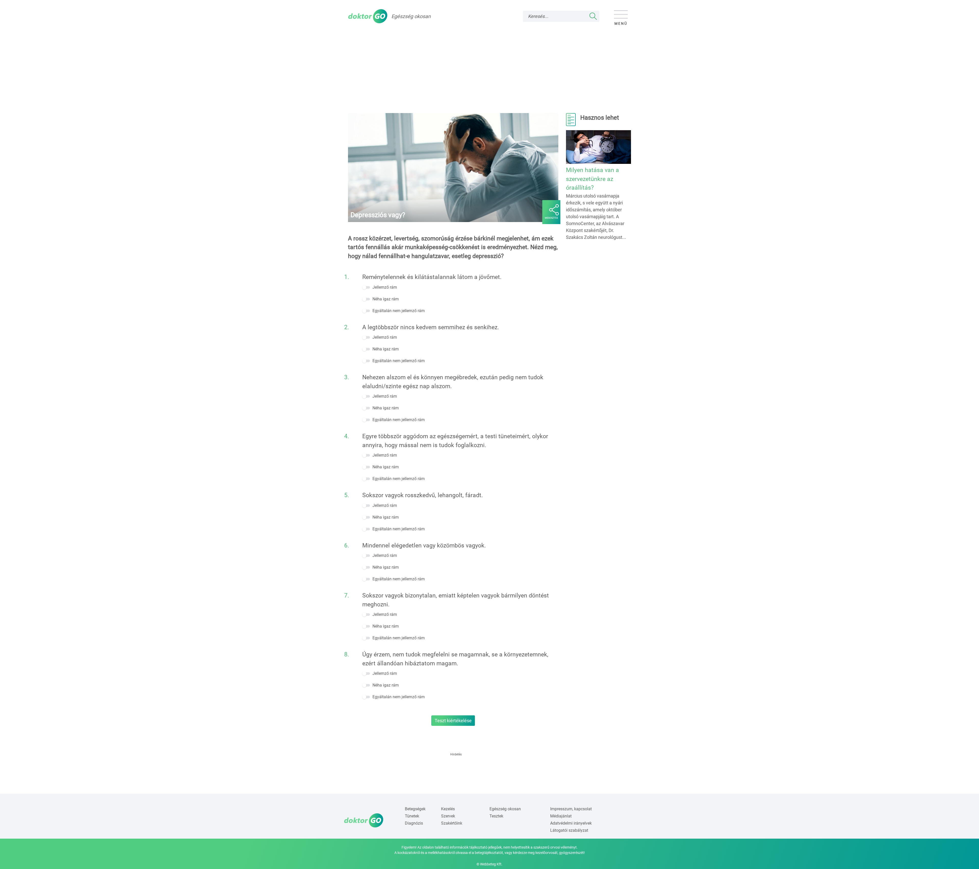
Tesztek (496, 816)
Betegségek (415, 808)
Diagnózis (414, 823)
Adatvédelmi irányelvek (571, 823)
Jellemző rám (384, 287)
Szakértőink (451, 823)
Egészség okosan (505, 808)
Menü (620, 23)
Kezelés (448, 808)
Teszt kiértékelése (453, 720)
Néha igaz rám (385, 299)
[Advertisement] (489, 66)
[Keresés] (593, 16)
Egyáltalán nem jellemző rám (398, 310)
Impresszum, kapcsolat (571, 808)
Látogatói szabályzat (569, 830)
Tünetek (412, 816)
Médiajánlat (561, 816)
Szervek (448, 816)
